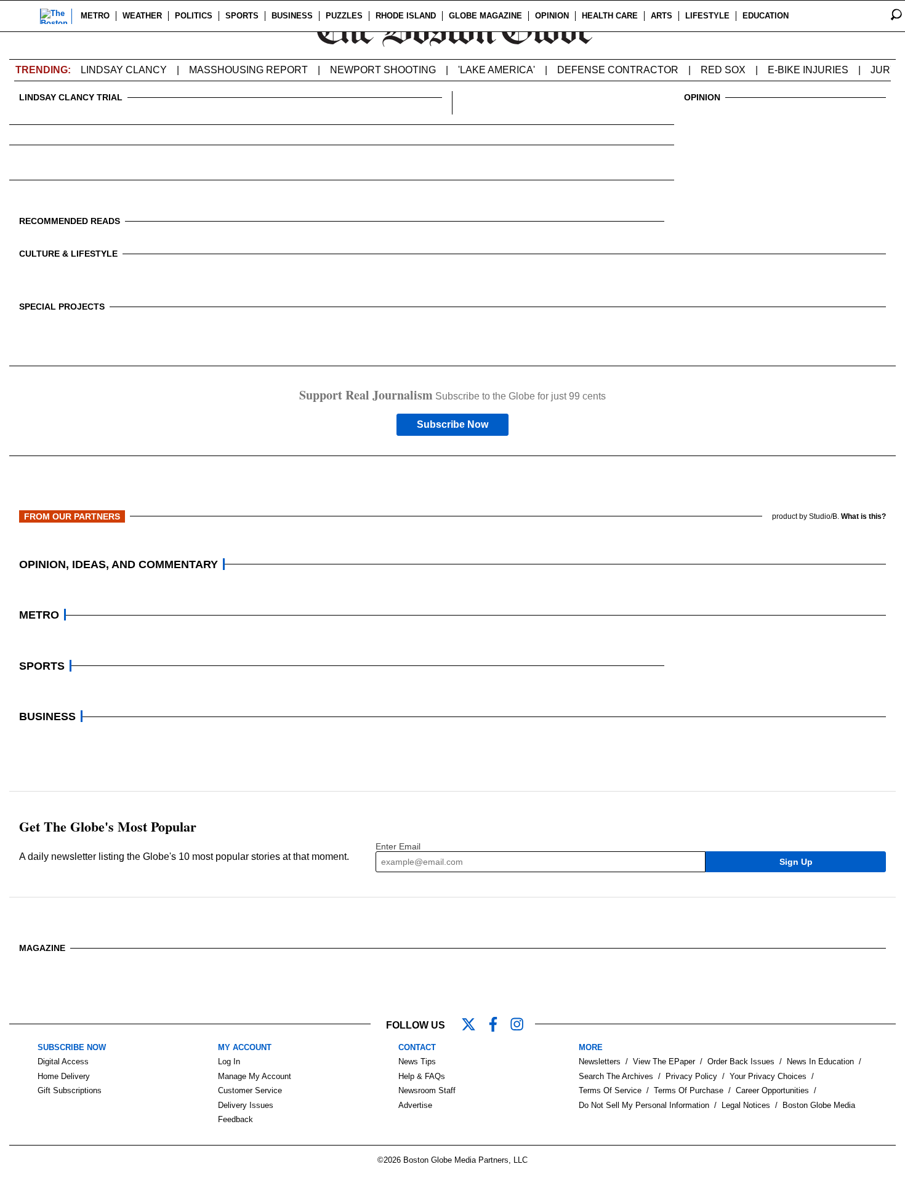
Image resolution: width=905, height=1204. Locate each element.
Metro (95, 15)
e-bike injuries (808, 70)
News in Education (820, 1061)
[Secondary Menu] (22, 16)
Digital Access (63, 1061)
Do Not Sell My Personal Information (644, 1105)
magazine (42, 948)
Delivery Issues (245, 1105)
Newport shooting (383, 70)
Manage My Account (254, 1076)
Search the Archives (616, 1076)
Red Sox (723, 70)
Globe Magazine (485, 15)
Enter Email (398, 846)
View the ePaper (664, 1061)
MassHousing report (248, 70)
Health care (610, 15)
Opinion (552, 15)
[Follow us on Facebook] (498, 1025)
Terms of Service (610, 1090)
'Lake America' (496, 70)
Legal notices (746, 1105)
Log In (229, 1061)
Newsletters (600, 1061)
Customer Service (250, 1090)
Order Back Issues (740, 1061)
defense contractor (617, 70)
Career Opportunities (772, 1090)
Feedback (235, 1119)
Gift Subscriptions (70, 1090)
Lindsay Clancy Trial (71, 97)
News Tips (417, 1061)
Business (292, 15)
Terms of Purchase (688, 1090)
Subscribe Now (452, 424)
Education (765, 15)
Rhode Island (406, 15)
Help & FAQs (421, 1076)
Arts (661, 15)
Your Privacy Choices (768, 1076)
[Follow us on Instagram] (522, 1025)
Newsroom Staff (427, 1090)
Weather (142, 15)
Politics (193, 15)
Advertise (415, 1105)
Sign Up (796, 862)
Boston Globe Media (818, 1105)
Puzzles (344, 15)
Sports (242, 15)
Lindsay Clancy (124, 70)
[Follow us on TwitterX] (473, 1025)
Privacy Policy (691, 1076)
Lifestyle (707, 15)
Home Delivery (64, 1076)
